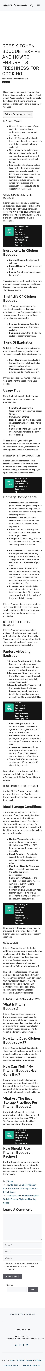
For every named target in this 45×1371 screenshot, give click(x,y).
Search (10, 1285)
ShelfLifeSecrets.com (21, 1360)
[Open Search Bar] (31, 5)
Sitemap (39, 1360)
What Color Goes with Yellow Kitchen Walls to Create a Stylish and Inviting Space (21, 1199)
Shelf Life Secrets (15, 5)
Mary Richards (7, 79)
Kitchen (6, 82)
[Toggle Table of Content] (28, 114)
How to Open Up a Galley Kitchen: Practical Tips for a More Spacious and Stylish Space (20, 1188)
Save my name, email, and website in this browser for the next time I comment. (22, 1266)
